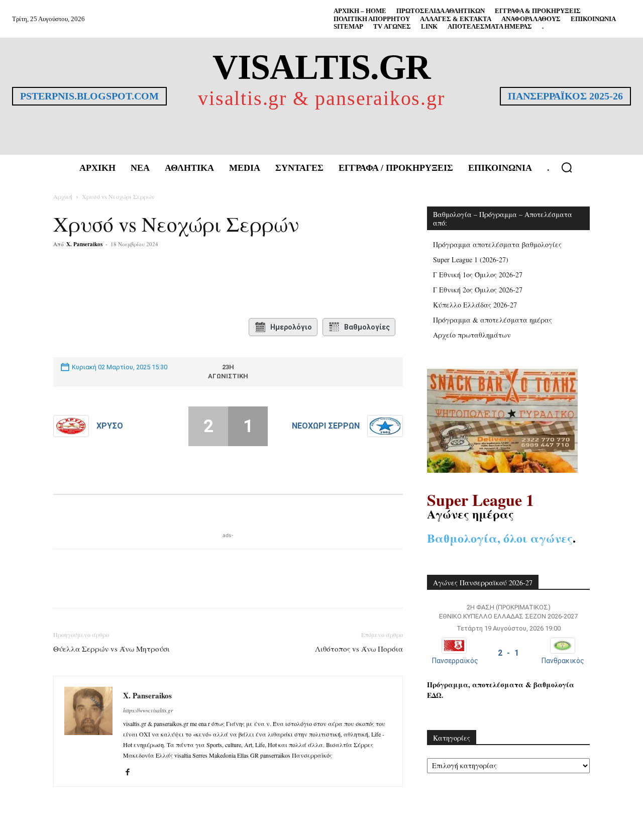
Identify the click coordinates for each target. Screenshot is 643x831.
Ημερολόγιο (291, 327)
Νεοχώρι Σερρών (326, 426)
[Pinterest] (174, 284)
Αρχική (62, 196)
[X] (151, 284)
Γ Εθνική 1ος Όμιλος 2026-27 (477, 274)
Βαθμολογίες (367, 327)
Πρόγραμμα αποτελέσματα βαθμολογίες (497, 244)
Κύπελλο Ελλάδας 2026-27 (475, 304)
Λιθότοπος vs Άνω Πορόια (359, 649)
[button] (567, 167)
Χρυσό (109, 426)
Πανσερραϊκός (455, 661)
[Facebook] (128, 284)
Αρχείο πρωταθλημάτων (472, 335)
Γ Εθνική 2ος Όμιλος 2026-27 (477, 289)
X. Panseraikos (84, 244)
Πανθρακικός (563, 661)
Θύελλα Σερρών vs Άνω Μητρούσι (111, 649)
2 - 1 (508, 653)
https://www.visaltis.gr (148, 710)
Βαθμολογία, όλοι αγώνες (500, 538)
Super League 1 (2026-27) (470, 259)
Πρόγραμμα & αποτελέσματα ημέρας (492, 320)
